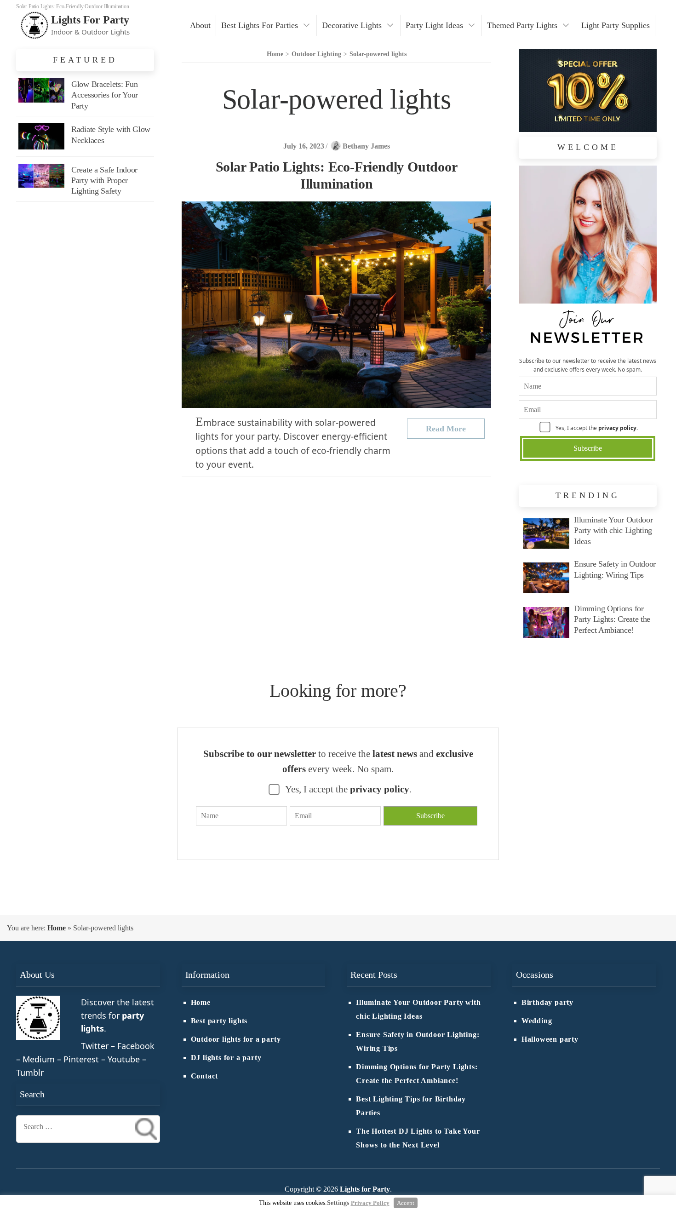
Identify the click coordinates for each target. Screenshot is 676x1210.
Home (56, 928)
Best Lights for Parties (259, 25)
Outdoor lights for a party (236, 1039)
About (200, 25)
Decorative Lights (352, 25)
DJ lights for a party (226, 1058)
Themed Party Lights (522, 25)
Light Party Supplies (615, 25)
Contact (204, 1076)
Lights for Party (90, 20)
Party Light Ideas (434, 25)
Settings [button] (338, 1202)
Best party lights (219, 1021)
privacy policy (617, 428)
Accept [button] (405, 1202)
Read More (446, 428)
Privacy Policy (370, 1202)
